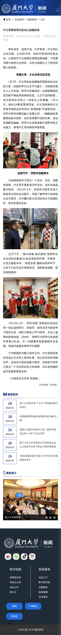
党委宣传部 (15, 577)
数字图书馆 (44, 582)
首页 (8, 19)
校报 (14, 606)
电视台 (14, 616)
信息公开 (14, 587)
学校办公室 (15, 582)
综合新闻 (19, 19)
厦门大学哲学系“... (14, 517)
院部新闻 (32, 19)
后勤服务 (43, 587)
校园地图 (43, 592)
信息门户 (43, 577)
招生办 (13, 592)
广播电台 (33, 606)
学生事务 (43, 597)
